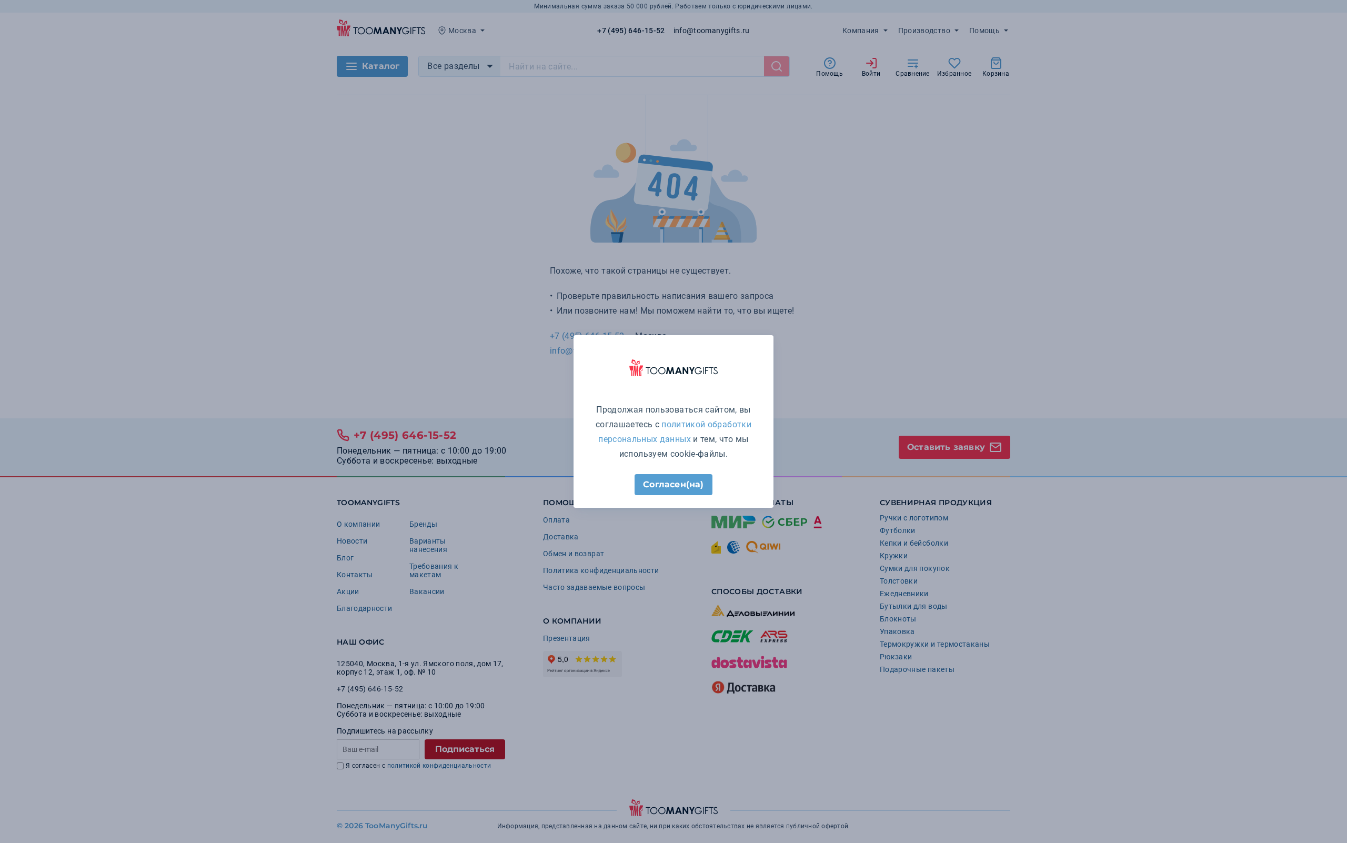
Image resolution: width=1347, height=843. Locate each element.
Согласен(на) (673, 484)
